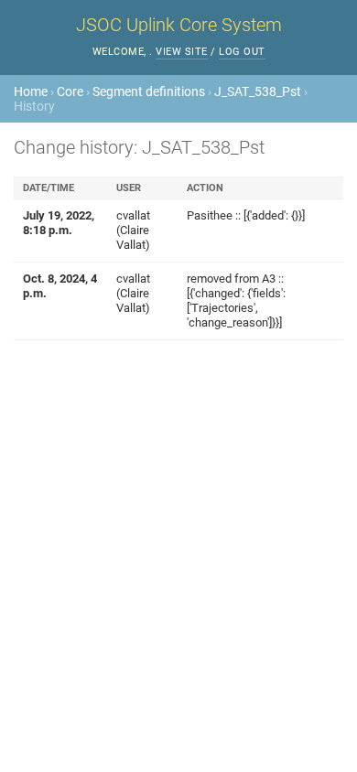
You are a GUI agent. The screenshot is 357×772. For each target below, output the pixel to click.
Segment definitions (148, 91)
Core (70, 91)
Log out (242, 52)
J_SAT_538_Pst (257, 91)
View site (182, 52)
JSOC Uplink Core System (179, 25)
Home (31, 91)
